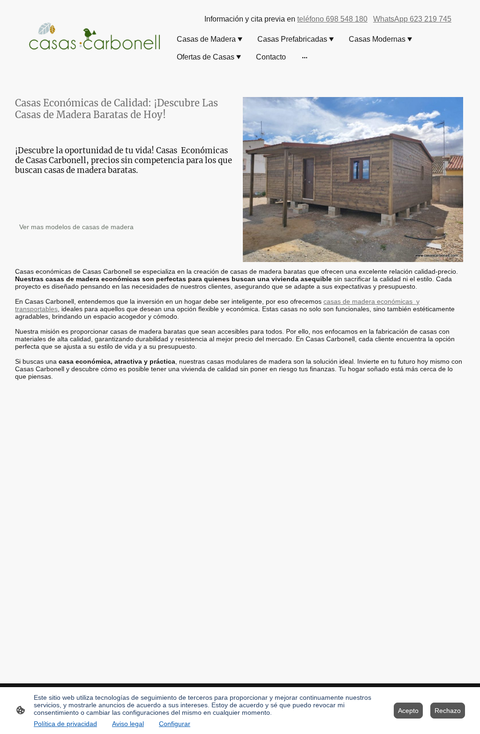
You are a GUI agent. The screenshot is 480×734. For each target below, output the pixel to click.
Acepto (408, 710)
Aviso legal (128, 723)
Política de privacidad (65, 723)
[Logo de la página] (95, 36)
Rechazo (448, 710)
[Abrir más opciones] (304, 57)
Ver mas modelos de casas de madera (76, 227)
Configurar (174, 723)
